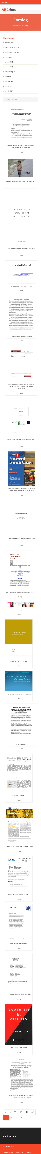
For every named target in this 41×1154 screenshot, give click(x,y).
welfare (7, 43)
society (14, 100)
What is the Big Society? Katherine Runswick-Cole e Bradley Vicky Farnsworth (21, 285)
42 (32, 1112)
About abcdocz (9, 1152)
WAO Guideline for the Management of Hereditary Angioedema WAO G (21, 1097)
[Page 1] (5, 1112)
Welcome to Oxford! (18, 795)
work (6, 57)
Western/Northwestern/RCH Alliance (19, 694)
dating (7, 81)
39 (15, 1112)
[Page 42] (10, 1112)
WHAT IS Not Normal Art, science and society (20, 610)
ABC (9, 9)
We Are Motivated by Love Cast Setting (19, 994)
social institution (10, 52)
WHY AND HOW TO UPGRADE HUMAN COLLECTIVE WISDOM (21, 250)
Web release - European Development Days (19, 846)
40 (21, 1112)
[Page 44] (17, 1117)
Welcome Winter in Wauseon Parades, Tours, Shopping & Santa (21, 743)
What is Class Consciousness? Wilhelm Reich (20, 592)
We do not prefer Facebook (18, 943)
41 (27, 1112)
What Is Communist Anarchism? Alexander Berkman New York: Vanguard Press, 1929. (21, 540)
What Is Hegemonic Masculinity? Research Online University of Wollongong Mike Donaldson (21, 386)
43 (6, 1117)
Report (29, 1152)
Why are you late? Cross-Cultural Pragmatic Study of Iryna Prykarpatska (21, 147)
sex (6, 77)
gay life (7, 91)
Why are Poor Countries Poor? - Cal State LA (20, 181)
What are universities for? (18, 661)
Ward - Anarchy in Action (19, 1048)
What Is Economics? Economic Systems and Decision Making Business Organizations (21, 490)
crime (7, 62)
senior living (9, 72)
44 (12, 1117)
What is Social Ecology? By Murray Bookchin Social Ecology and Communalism (21, 335)
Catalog (7, 100)
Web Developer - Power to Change (18, 894)
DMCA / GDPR (20, 1152)
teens (7, 86)
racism (7, 67)
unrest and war (10, 47)
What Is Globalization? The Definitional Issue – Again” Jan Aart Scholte (21, 441)
